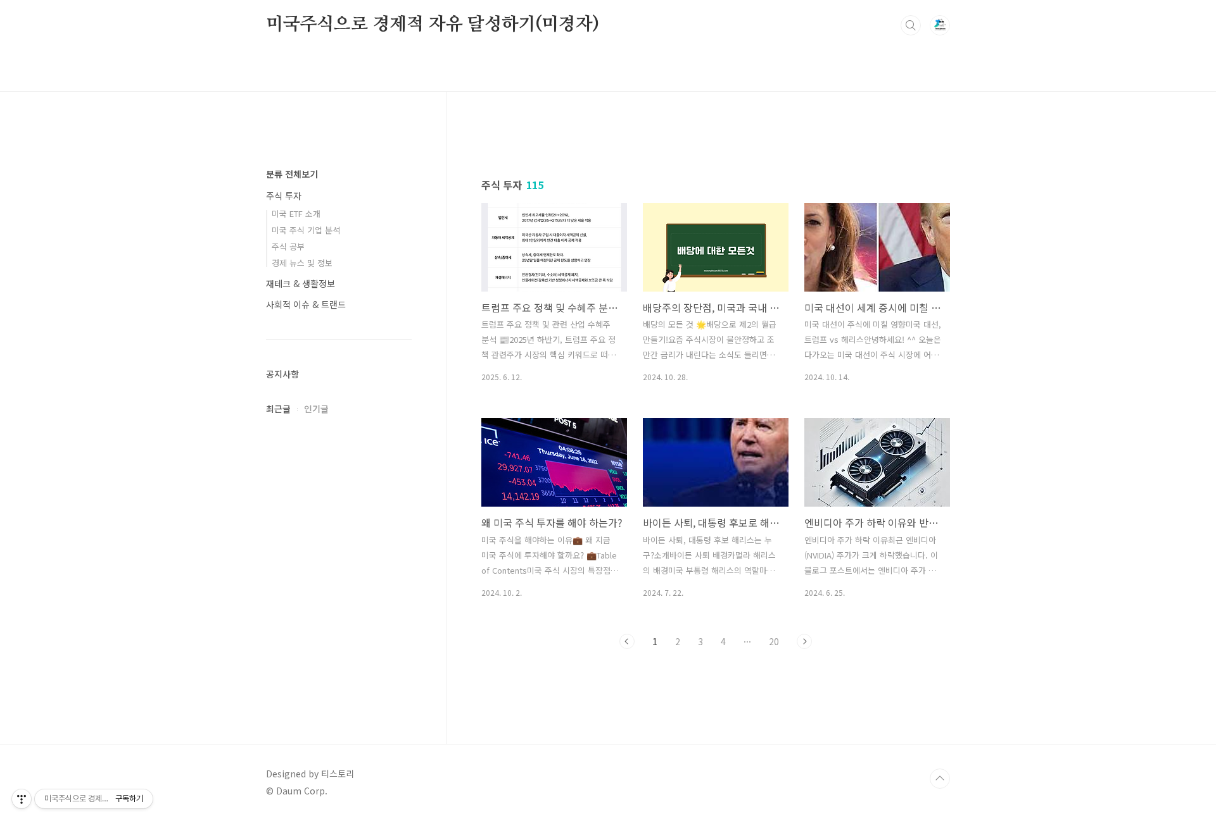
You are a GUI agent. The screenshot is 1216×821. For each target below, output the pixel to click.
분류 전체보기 (292, 174)
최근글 (278, 408)
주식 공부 (288, 246)
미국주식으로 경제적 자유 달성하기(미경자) (432, 25)
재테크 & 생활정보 (300, 283)
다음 (804, 641)
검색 (910, 25)
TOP (940, 779)
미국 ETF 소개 (296, 213)
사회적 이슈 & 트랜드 (306, 304)
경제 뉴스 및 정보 (302, 263)
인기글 (316, 408)
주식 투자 (283, 195)
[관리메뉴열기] (21, 798)
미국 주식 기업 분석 (306, 230)
